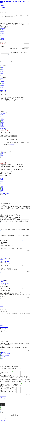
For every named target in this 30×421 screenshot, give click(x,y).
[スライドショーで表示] (2, 28)
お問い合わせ (20, 418)
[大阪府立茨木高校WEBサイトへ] (0, 406)
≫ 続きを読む (1, 259)
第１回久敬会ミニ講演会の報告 (4, 327)
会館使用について (13, 418)
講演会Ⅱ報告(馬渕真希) (3, 90)
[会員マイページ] (2, 397)
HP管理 (22, 418)
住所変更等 (17, 418)
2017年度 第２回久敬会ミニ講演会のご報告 (5, 283)
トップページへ (3, 398)
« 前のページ (1, 396)
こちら (2, 152)
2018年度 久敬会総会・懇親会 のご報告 (5, 193)
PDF (0, 65)
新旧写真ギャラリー (7, 418)
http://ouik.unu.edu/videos (11, 144)
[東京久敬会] (0, 407)
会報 (10, 418)
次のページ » (4, 396)
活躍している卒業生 (3, 418)
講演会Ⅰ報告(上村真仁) (3, 128)
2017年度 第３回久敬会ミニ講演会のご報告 (5, 261)
